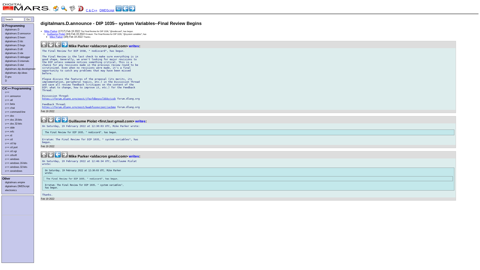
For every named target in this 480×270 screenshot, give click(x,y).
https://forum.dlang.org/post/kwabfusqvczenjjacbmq (79, 107)
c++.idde (10, 127)
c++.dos (9, 115)
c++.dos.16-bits (13, 119)
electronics (11, 190)
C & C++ (91, 10)
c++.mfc (9, 131)
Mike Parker (50, 31)
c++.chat (10, 107)
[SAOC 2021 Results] (132, 10)
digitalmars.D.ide (14, 53)
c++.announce (13, 96)
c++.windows (12, 159)
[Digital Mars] (56, 10)
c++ (7, 92)
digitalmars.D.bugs (15, 45)
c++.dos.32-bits (13, 123)
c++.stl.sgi (11, 151)
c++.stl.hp (10, 143)
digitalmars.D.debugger (17, 57)
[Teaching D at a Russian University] (125, 10)
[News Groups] (72, 10)
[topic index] (119, 10)
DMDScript (107, 10)
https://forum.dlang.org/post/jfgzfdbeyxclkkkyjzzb (79, 98)
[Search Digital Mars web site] (64, 10)
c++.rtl (8, 135)
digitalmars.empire (15, 182)
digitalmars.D (12, 29)
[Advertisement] (13, 204)
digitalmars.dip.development (18, 69)
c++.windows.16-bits (16, 163)
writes (134, 46)
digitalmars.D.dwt (14, 65)
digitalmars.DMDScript (17, 186)
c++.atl (9, 100)
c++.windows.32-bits (16, 167)
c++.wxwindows (13, 171)
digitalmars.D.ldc (14, 41)
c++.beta (10, 104)
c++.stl (9, 139)
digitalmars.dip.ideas (16, 72)
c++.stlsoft (11, 155)
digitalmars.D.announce (18, 33)
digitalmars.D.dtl (14, 49)
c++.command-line (15, 111)
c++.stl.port (11, 147)
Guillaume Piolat (56, 34)
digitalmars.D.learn (15, 37)
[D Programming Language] (81, 10)
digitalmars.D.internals (17, 61)
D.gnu (8, 76)
